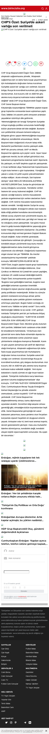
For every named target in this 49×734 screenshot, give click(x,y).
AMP (3, 711)
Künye (3, 656)
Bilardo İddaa (31, 660)
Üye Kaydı (5, 653)
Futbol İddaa (31, 649)
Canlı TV (4, 680)
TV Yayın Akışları (32, 688)
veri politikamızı (27, 731)
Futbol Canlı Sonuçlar (9, 684)
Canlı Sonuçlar (7, 676)
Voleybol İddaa (31, 664)
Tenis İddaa (5, 703)
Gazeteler (29, 672)
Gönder (24, 591)
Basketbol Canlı (7, 707)
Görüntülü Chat (7, 19)
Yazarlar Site (6, 700)
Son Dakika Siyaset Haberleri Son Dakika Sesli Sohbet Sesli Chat (21, 17)
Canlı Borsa (5, 672)
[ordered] (13, 587)
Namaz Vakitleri (32, 684)
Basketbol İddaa (32, 653)
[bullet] (15, 587)
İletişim (4, 664)
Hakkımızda (5, 660)
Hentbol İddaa (31, 656)
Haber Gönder (31, 680)
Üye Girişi (5, 649)
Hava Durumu (31, 676)
